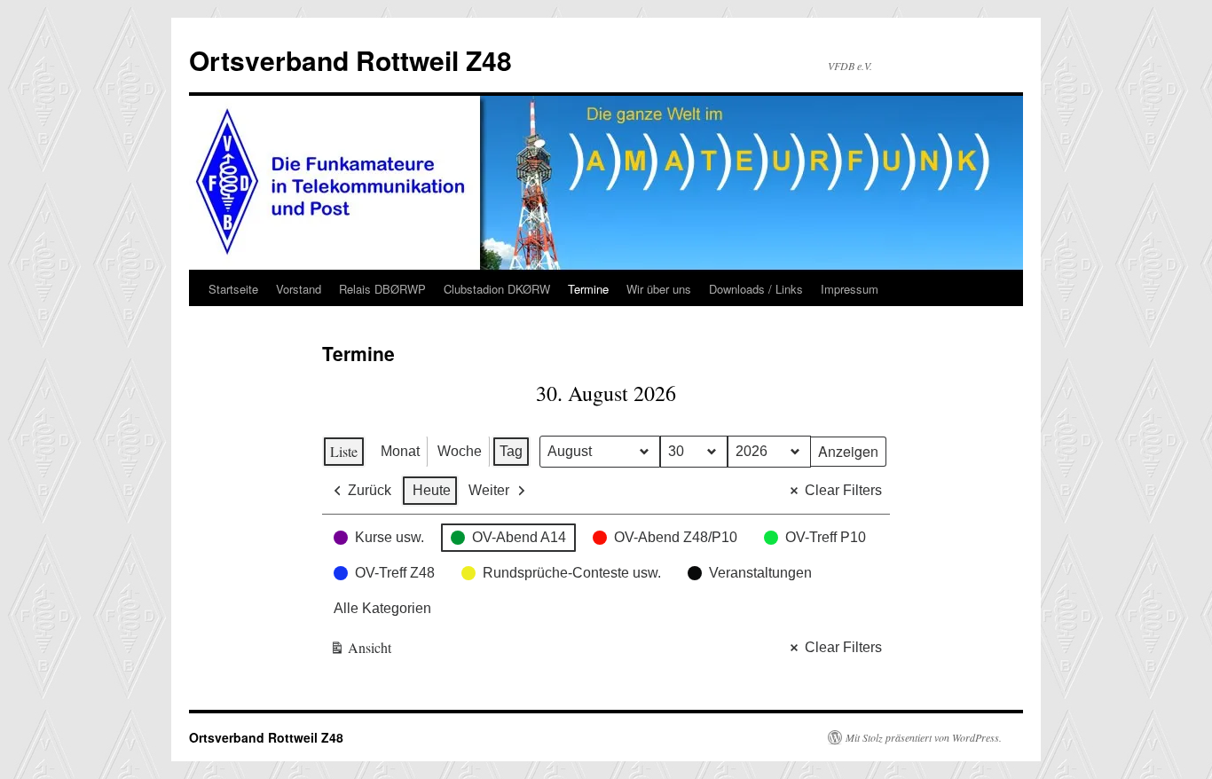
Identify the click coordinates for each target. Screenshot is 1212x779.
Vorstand (298, 288)
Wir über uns (658, 288)
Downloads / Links (756, 288)
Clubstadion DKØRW (497, 288)
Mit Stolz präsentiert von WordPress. (924, 737)
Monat (400, 451)
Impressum (849, 288)
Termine (588, 288)
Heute (432, 490)
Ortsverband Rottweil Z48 (350, 60)
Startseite (233, 288)
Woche (459, 451)
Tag (511, 451)
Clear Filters (843, 490)
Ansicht (361, 651)
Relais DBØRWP (382, 288)
